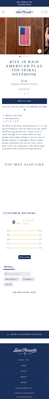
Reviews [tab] (9, 266)
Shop (24, 366)
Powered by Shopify (24, 397)
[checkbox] (8, 284)
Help (24, 371)
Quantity (24, 89)
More (24, 382)
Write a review (24, 257)
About (24, 377)
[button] (24, 230)
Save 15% (24, 360)
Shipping (14, 84)
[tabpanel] (24, 295)
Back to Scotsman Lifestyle (26, 334)
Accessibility (23, 388)
